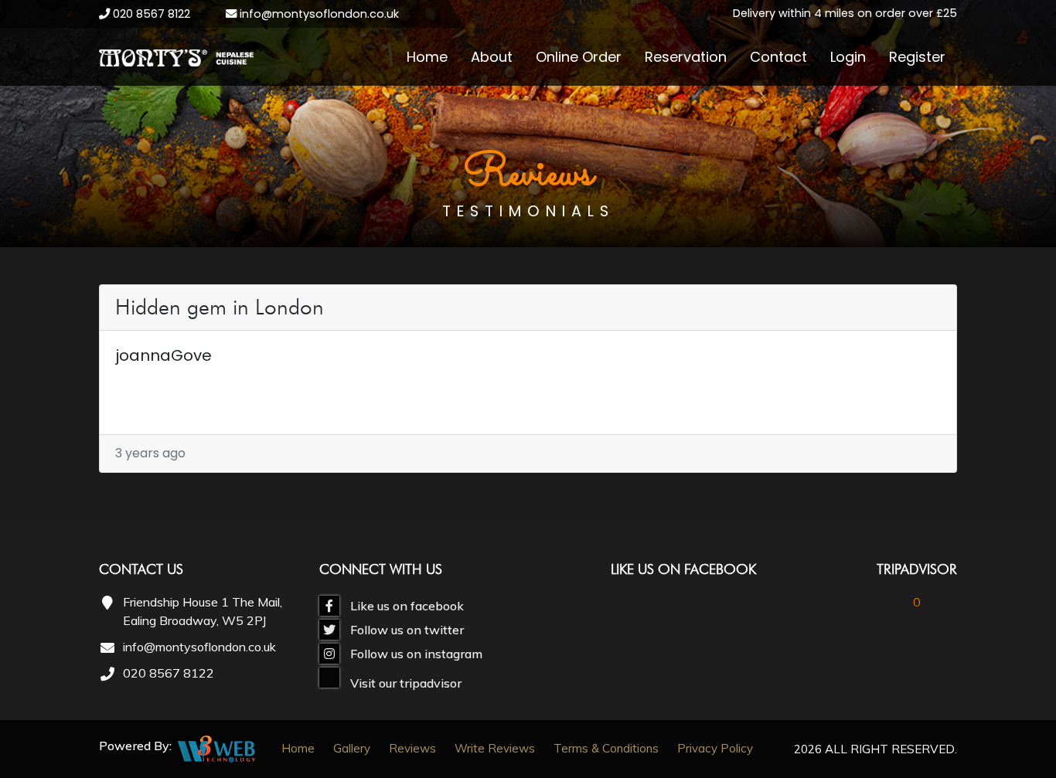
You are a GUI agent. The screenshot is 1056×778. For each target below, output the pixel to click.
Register (917, 56)
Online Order (579, 56)
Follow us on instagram (414, 653)
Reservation (686, 56)
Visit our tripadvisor (404, 683)
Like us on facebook (405, 605)
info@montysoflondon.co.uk (318, 14)
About (492, 56)
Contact (778, 56)
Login (848, 56)
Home (427, 56)
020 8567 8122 (151, 14)
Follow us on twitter (405, 629)
